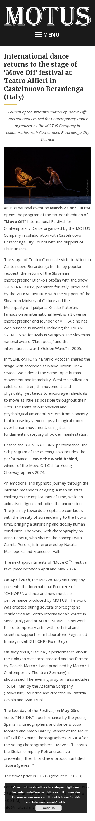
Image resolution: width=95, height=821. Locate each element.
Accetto (49, 808)
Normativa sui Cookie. (50, 802)
